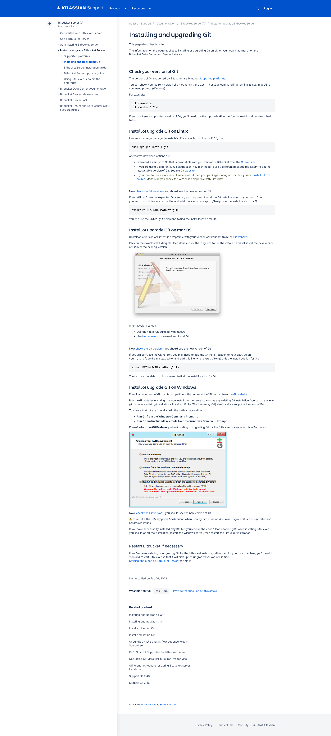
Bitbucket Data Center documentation (83, 88)
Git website (248, 162)
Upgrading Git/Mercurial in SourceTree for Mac (158, 658)
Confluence (148, 704)
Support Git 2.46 (139, 682)
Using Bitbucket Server (74, 38)
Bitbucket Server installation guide (85, 67)
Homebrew (149, 336)
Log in (268, 8)
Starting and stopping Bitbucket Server (153, 560)
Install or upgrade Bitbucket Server (82, 50)
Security (243, 725)
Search (257, 8)
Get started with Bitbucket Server (81, 33)
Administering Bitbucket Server (79, 44)
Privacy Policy (203, 725)
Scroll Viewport (168, 704)
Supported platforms (77, 56)
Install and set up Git (141, 628)
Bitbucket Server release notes (79, 94)
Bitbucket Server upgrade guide (84, 73)
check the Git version (149, 191)
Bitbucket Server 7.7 (70, 22)
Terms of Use (225, 725)
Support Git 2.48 (139, 676)
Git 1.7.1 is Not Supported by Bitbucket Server (157, 652)
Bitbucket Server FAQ (73, 100)
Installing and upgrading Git (82, 61)
